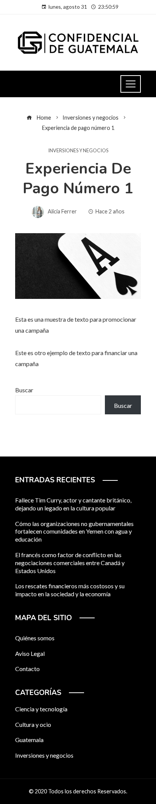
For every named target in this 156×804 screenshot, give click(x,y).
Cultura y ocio (33, 724)
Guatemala (29, 739)
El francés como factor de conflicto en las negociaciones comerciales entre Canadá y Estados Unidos (70, 562)
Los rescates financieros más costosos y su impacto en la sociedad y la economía (70, 589)
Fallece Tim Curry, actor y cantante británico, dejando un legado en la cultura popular (73, 504)
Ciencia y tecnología (41, 708)
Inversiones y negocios (78, 150)
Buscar (24, 389)
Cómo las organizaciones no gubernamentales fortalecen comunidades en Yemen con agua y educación (74, 531)
